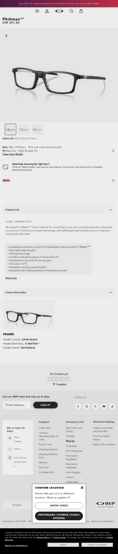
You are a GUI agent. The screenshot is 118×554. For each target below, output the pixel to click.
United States (59, 505)
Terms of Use (60, 537)
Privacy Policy (43, 537)
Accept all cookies (97, 545)
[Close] (82, 487)
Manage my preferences (16, 546)
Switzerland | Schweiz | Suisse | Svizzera (59, 516)
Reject (63, 545)
